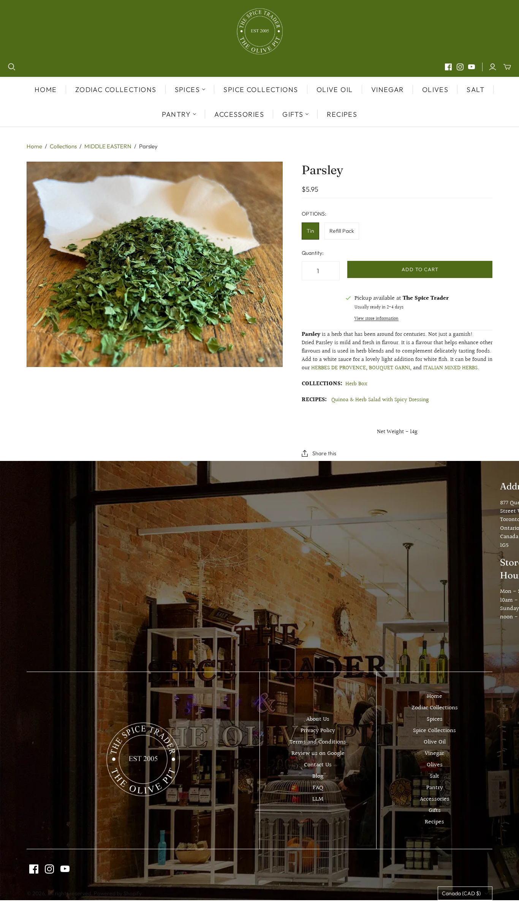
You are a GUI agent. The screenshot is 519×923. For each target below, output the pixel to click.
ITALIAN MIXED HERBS (450, 368)
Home (46, 89)
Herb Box (356, 384)
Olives (435, 89)
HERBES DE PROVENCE (338, 368)
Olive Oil (334, 89)
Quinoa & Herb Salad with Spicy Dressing (380, 400)
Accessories (239, 114)
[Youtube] (471, 67)
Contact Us (318, 765)
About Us (317, 719)
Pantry (434, 788)
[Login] (493, 67)
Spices (435, 719)
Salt (475, 89)
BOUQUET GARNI (389, 368)
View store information (376, 318)
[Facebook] (448, 67)
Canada (461, 893)
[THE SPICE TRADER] (259, 31)
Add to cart (420, 269)
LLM (317, 799)
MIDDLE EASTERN (107, 146)
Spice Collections (260, 89)
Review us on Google (318, 753)
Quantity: (313, 252)
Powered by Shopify (118, 893)
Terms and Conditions (318, 742)
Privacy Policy (318, 731)
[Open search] (12, 67)
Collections (63, 146)
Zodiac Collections (116, 89)
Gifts (435, 810)
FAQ (318, 788)
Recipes (342, 114)
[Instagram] (460, 67)
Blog (317, 776)
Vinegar (387, 89)
